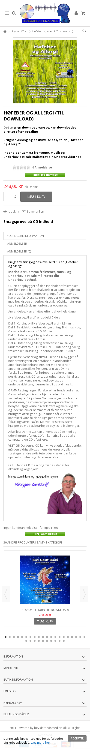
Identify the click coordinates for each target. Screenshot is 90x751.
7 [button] (30, 637)
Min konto (11, 668)
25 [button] (43, 641)
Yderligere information (25, 236)
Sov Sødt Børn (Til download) (45, 610)
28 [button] (55, 641)
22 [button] (30, 641)
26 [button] (47, 641)
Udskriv (13, 211)
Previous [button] (6, 594)
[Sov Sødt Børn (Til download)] (45, 580)
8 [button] (35, 637)
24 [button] (39, 641)
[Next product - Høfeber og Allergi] (86, 30)
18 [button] (76, 637)
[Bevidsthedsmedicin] (45, 13)
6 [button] (26, 637)
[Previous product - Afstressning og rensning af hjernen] (83, 30)
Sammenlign (35, 211)
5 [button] (22, 637)
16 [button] (68, 637)
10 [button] (43, 637)
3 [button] (14, 637)
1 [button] (5, 637)
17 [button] (72, 637)
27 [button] (51, 641)
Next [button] (84, 594)
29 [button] (59, 641)
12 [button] (51, 637)
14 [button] (59, 637)
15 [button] (64, 637)
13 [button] (55, 637)
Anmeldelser (17, 243)
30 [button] (64, 641)
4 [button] (18, 637)
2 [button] (10, 637)
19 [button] (80, 637)
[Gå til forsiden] (4, 31)
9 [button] (39, 637)
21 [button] (26, 641)
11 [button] (47, 637)
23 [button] (35, 641)
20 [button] (84, 637)
